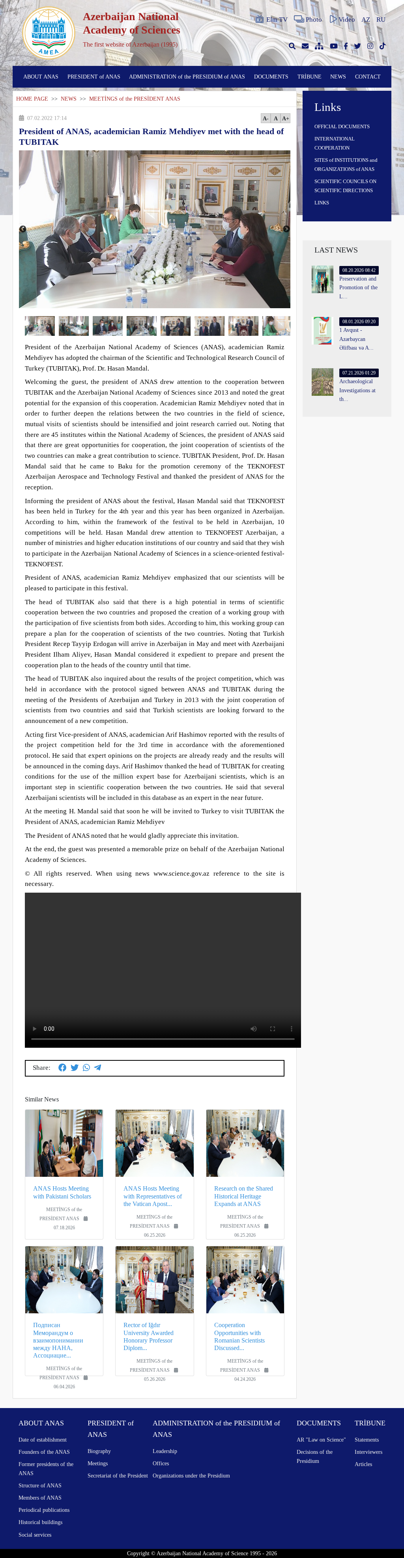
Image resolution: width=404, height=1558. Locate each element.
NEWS (338, 76)
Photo (314, 19)
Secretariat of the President (118, 1475)
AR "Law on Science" (321, 1439)
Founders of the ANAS (44, 1452)
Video (347, 19)
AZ (365, 19)
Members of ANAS (40, 1497)
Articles (363, 1464)
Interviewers (368, 1452)
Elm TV (277, 19)
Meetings (98, 1463)
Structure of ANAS (40, 1485)
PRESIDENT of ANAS (93, 76)
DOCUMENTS (271, 76)
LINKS (321, 203)
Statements (367, 1439)
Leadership (165, 1451)
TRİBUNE (309, 76)
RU (380, 19)
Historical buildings (40, 1522)
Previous (23, 229)
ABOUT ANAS (40, 76)
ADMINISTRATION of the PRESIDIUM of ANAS (187, 76)
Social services (35, 1535)
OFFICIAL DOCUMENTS (342, 126)
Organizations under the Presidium (191, 1475)
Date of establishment (43, 1439)
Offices (161, 1463)
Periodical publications (44, 1510)
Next (286, 229)
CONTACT (368, 76)
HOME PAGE (32, 99)
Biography (99, 1451)
